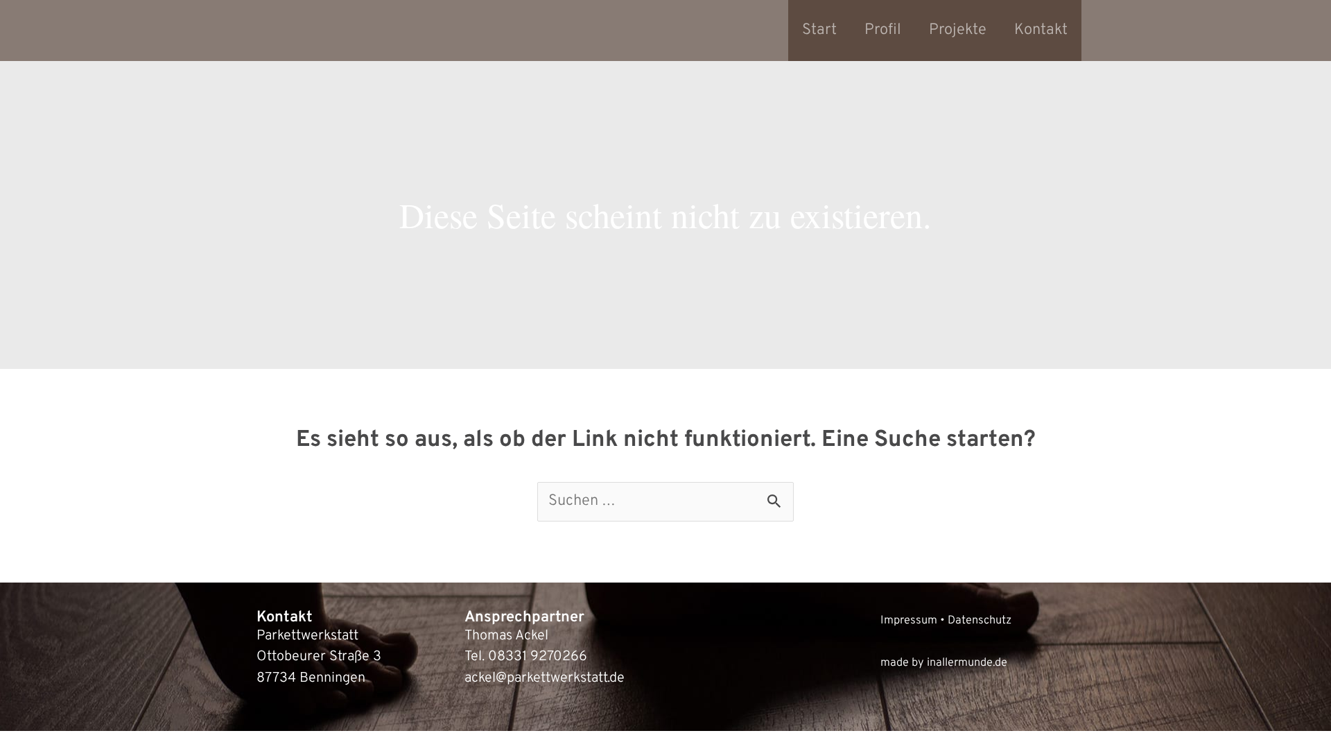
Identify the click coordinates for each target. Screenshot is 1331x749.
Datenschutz (979, 620)
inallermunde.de (967, 662)
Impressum (908, 620)
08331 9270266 (537, 657)
